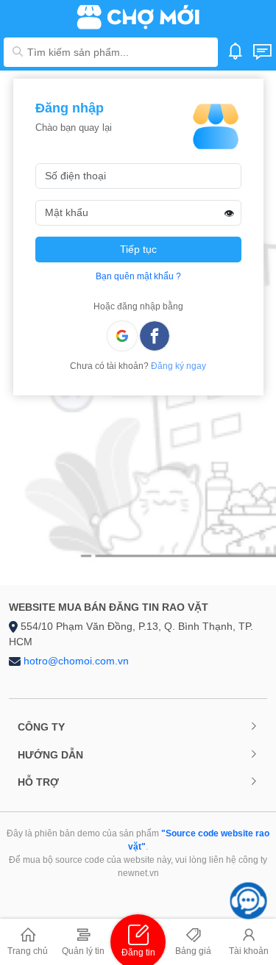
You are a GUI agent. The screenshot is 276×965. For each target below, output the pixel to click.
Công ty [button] (41, 727)
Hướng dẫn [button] (50, 755)
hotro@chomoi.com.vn (76, 661)
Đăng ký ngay (178, 366)
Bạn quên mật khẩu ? (138, 276)
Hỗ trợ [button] (38, 782)
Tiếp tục (138, 249)
